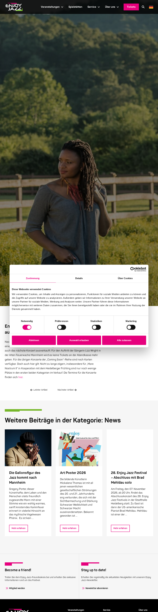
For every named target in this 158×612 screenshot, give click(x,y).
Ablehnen (34, 340)
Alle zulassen (124, 340)
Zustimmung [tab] (33, 278)
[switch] (61, 327)
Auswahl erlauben (79, 340)
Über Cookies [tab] (125, 278)
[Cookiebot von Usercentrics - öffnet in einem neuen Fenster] (132, 269)
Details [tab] (79, 278)
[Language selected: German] (150, 7)
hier (20, 377)
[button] (143, 7)
